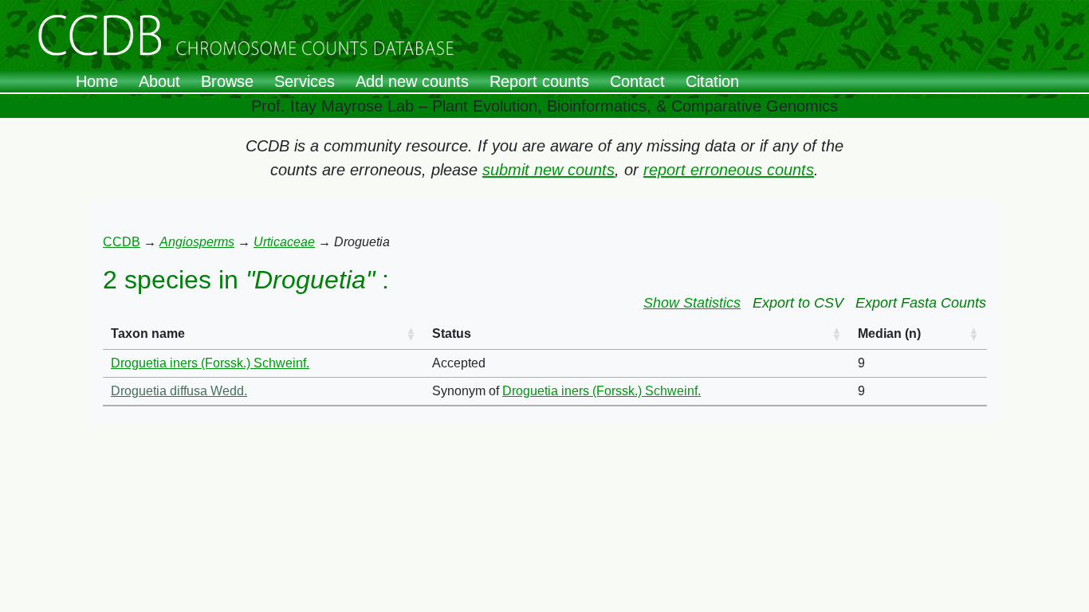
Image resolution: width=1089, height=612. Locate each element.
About (159, 81)
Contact (637, 81)
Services (304, 81)
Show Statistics (692, 303)
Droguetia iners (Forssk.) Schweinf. (210, 363)
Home (97, 81)
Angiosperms (196, 242)
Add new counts (412, 81)
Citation (712, 81)
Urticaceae (284, 242)
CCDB (121, 242)
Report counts (539, 81)
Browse (227, 81)
